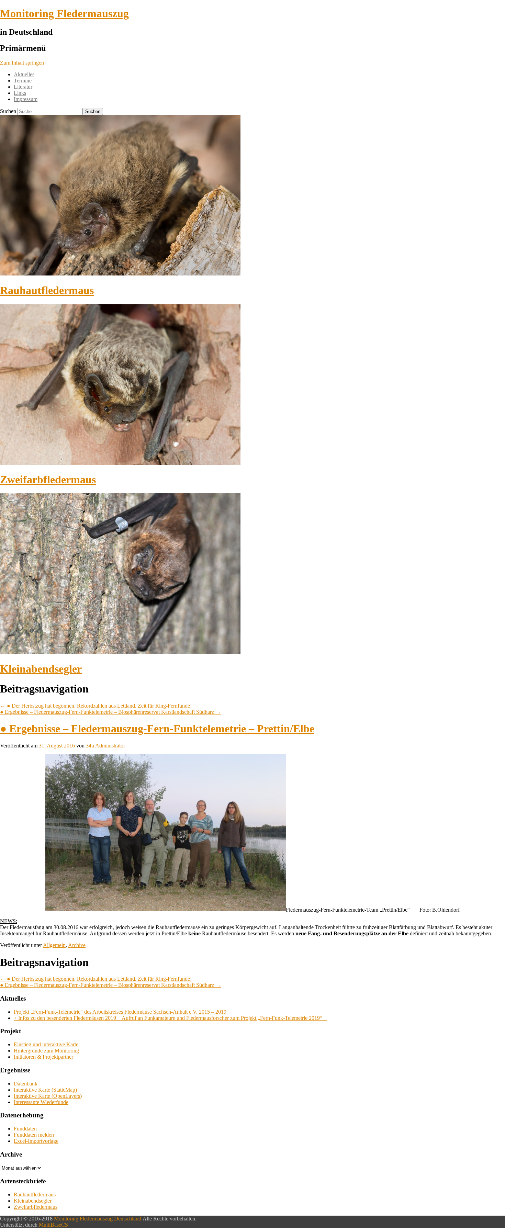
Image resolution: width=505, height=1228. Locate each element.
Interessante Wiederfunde (41, 1102)
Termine (23, 80)
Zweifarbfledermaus (48, 479)
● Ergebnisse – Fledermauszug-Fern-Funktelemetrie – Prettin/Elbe (157, 728)
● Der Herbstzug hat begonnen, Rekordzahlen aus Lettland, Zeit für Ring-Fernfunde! (96, 706)
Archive (77, 945)
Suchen (8, 111)
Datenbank (25, 1083)
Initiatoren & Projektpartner (43, 1057)
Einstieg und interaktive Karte (46, 1044)
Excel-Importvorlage (36, 1141)
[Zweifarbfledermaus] (120, 463)
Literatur (23, 87)
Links (20, 93)
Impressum (25, 99)
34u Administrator (105, 745)
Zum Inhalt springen (22, 63)
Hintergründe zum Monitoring (46, 1051)
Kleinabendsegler (41, 669)
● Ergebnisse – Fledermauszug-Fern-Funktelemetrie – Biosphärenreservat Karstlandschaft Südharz (110, 712)
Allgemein (54, 945)
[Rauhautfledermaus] (120, 274)
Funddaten (25, 1128)
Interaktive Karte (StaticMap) (45, 1090)
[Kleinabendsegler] (120, 652)
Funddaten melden (34, 1135)
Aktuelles (24, 74)
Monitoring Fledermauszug (64, 13)
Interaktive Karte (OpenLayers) (48, 1096)
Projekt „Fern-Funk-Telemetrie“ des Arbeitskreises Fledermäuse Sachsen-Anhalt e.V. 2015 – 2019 (120, 1012)
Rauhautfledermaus (47, 290)
